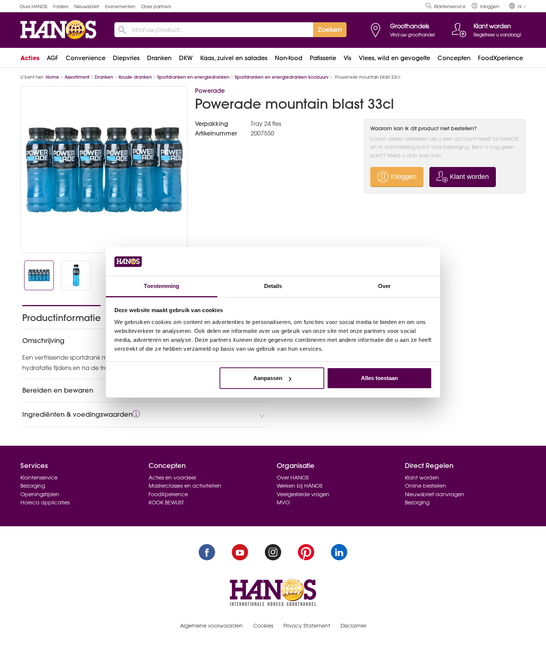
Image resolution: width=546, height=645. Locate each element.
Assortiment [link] (77, 77)
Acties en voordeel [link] (172, 477)
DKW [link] (186, 58)
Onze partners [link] (156, 6)
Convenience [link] (85, 58)
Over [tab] (384, 286)
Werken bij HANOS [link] (299, 486)
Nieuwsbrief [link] (86, 6)
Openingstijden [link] (39, 494)
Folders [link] (60, 6)
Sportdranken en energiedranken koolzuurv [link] (281, 77)
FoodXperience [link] (500, 58)
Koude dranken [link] (135, 77)
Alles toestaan (379, 378)
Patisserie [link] (323, 58)
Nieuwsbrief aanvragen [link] (434, 494)
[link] (485, 6)
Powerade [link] (210, 90)
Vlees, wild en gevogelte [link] (394, 58)
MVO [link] (283, 502)
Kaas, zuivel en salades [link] (233, 58)
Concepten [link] (454, 58)
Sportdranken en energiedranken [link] (193, 77)
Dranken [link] (159, 58)
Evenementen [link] (120, 6)
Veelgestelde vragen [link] (303, 494)
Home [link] (52, 77)
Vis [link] (347, 58)
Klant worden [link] (422, 477)
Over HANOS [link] (33, 6)
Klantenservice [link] (450, 6)
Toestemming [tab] (161, 286)
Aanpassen (267, 378)
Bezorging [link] (32, 486)
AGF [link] (52, 58)
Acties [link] (29, 58)
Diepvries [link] (126, 58)
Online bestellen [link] (425, 486)
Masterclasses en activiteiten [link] (185, 486)
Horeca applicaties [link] (44, 502)
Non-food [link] (288, 58)
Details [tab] (273, 286)
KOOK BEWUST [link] (166, 502)
